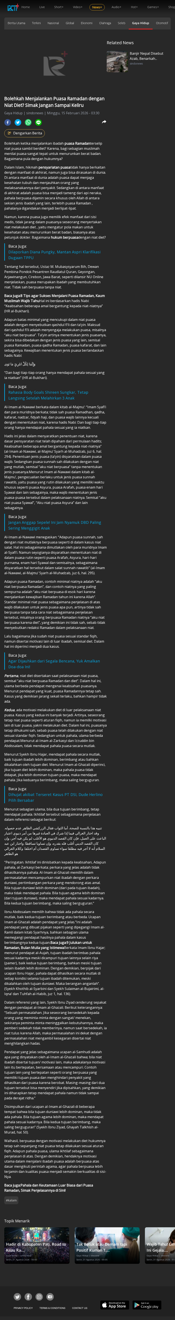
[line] (38, 122)
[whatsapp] (28, 122)
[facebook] (7, 122)
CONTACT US (79, 1308)
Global (70, 23)
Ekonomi (86, 23)
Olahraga (105, 23)
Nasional (53, 23)
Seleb (121, 23)
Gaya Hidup (140, 23)
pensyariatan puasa (54, 167)
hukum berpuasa (64, 237)
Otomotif (162, 23)
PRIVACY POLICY (23, 1308)
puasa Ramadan (77, 143)
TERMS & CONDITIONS (52, 1308)
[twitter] (18, 122)
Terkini (36, 23)
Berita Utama (16, 23)
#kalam (11, 1200)
